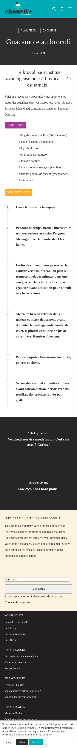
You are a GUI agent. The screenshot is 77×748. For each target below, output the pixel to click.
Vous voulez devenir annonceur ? (21, 697)
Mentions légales (13, 713)
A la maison (28, 30)
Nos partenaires (12, 668)
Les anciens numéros (15, 634)
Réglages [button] (8, 742)
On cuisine (49, 30)
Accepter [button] (36, 742)
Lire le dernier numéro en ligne (21, 656)
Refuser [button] (22, 742)
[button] (70, 9)
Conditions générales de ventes (20, 719)
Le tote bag (10, 628)
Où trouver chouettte (15, 662)
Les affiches (10, 640)
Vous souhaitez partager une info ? (22, 691)
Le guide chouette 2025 (16, 622)
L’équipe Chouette (14, 685)
